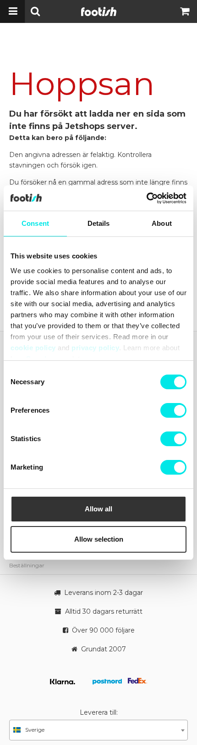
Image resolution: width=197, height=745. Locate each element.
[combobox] (98, 730)
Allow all (98, 509)
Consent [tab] (35, 223)
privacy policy (95, 348)
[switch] (173, 410)
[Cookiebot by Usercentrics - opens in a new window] (146, 198)
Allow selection (98, 539)
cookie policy (33, 348)
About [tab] (162, 223)
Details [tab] (99, 223)
